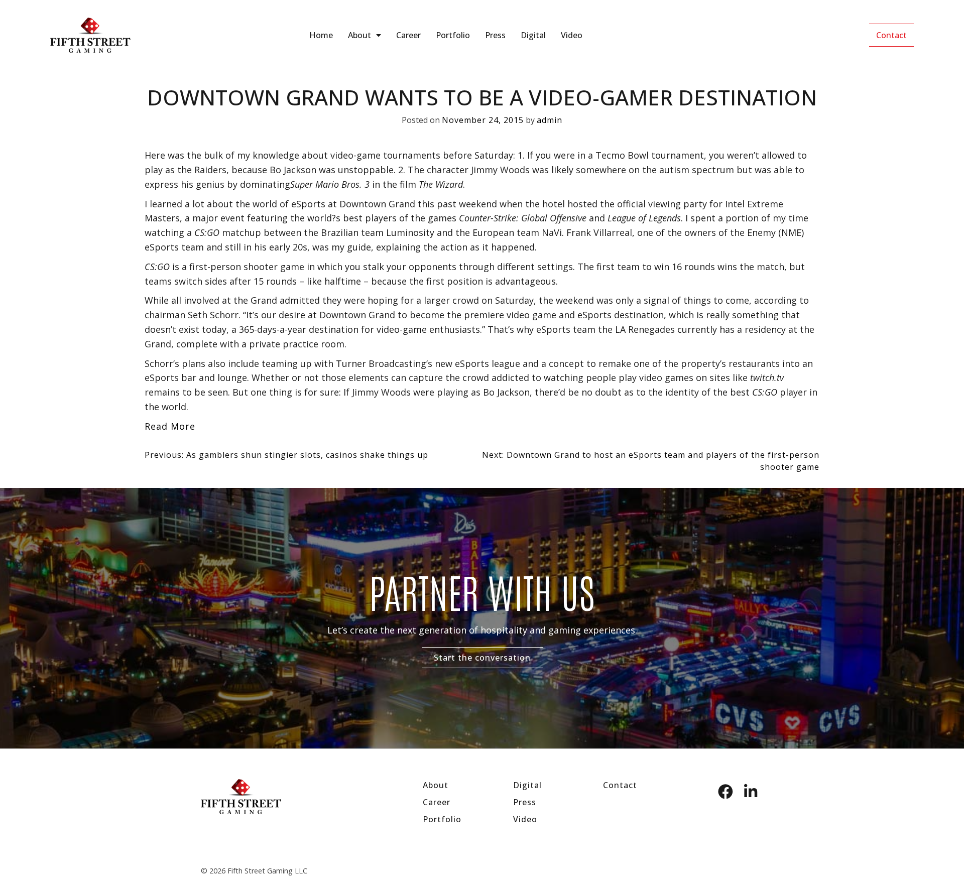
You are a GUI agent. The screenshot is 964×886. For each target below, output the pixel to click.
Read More (170, 426)
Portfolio (453, 35)
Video (571, 35)
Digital (533, 35)
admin (549, 119)
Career (408, 35)
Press (495, 35)
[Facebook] (725, 791)
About (359, 35)
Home (321, 35)
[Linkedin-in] (750, 791)
